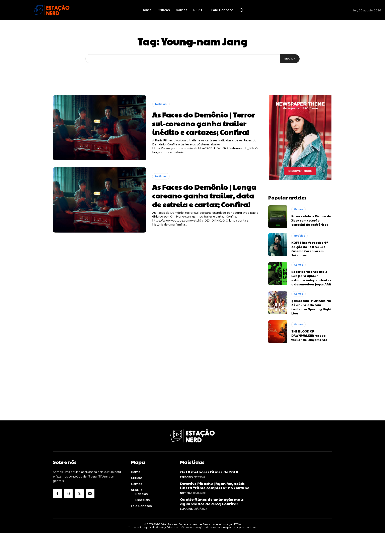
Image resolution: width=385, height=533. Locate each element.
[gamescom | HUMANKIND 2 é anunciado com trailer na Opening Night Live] (277, 302)
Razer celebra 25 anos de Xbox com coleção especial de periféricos (311, 220)
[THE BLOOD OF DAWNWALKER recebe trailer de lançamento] (277, 331)
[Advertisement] (192, 392)
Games (298, 209)
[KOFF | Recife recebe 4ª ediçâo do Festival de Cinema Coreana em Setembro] (277, 244)
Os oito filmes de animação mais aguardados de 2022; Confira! (212, 501)
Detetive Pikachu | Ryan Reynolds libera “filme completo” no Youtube (214, 485)
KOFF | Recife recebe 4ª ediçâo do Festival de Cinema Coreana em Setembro (309, 248)
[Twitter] (79, 493)
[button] (241, 10)
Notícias (161, 104)
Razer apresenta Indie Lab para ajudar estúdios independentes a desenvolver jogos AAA (311, 277)
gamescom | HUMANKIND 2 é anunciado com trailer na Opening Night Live (311, 306)
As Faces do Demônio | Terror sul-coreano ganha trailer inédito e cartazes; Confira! (203, 123)
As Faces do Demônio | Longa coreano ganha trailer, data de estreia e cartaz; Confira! (204, 195)
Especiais (186, 477)
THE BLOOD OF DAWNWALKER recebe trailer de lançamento (309, 335)
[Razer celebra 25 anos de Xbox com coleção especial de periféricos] (277, 216)
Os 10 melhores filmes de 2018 (209, 471)
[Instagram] (68, 493)
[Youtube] (90, 493)
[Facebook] (57, 493)
